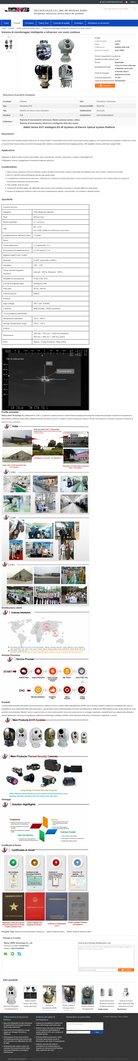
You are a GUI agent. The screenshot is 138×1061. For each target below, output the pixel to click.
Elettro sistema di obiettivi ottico (28, 28)
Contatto (107, 86)
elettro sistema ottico (55, 932)
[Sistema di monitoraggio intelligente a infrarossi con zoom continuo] (9, 44)
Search (134, 9)
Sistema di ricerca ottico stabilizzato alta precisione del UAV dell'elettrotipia (126, 1004)
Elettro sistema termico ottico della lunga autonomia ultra (30, 1004)
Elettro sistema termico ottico (79, 932)
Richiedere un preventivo (98, 23)
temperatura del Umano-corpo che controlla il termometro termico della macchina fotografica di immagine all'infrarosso (17, 1049)
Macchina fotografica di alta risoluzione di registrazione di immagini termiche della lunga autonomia (18, 1025)
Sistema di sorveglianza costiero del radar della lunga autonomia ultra (49, 1024)
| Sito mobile (122, 1017)
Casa (6, 23)
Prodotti (17, 23)
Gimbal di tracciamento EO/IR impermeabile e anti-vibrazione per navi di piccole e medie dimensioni (49, 1008)
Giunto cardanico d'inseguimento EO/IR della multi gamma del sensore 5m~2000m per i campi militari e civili (87, 1009)
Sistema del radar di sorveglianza (45, 1018)
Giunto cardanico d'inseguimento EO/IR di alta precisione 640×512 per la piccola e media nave (68, 1008)
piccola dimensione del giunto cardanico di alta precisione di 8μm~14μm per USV (106, 1004)
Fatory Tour (44, 23)
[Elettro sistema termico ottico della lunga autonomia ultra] (30, 992)
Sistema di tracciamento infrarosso (29, 932)
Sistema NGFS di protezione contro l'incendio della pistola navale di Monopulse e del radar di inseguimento (50, 1039)
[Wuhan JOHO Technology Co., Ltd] (16, 9)
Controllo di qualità (61, 23)
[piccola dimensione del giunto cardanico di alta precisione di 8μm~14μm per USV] (106, 992)
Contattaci (78, 23)
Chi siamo (29, 23)
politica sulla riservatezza (17, 1059)
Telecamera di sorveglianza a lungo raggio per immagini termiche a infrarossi (17, 1032)
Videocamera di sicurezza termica (16, 1018)
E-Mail (106, 1017)
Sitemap (113, 1017)
